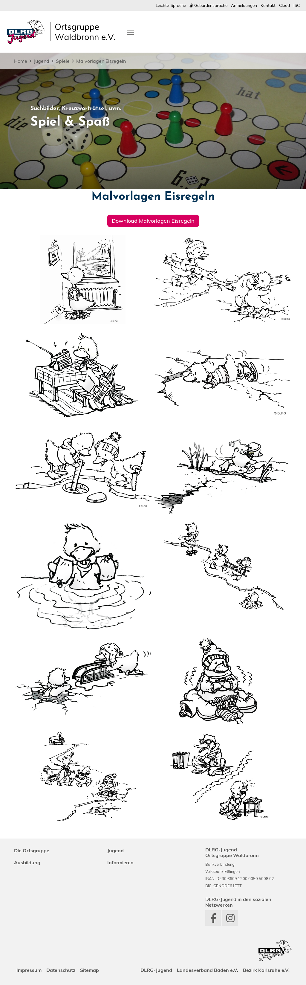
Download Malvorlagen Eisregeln (153, 220)
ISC (296, 5)
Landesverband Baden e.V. (207, 970)
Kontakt (268, 5)
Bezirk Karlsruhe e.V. (266, 970)
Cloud (284, 5)
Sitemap (89, 970)
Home (20, 61)
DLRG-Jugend (156, 970)
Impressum (29, 970)
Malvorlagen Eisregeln (101, 61)
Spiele (63, 61)
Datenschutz (60, 970)
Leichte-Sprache (171, 5)
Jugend (41, 61)
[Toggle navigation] (130, 32)
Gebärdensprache (210, 5)
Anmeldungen (244, 5)
